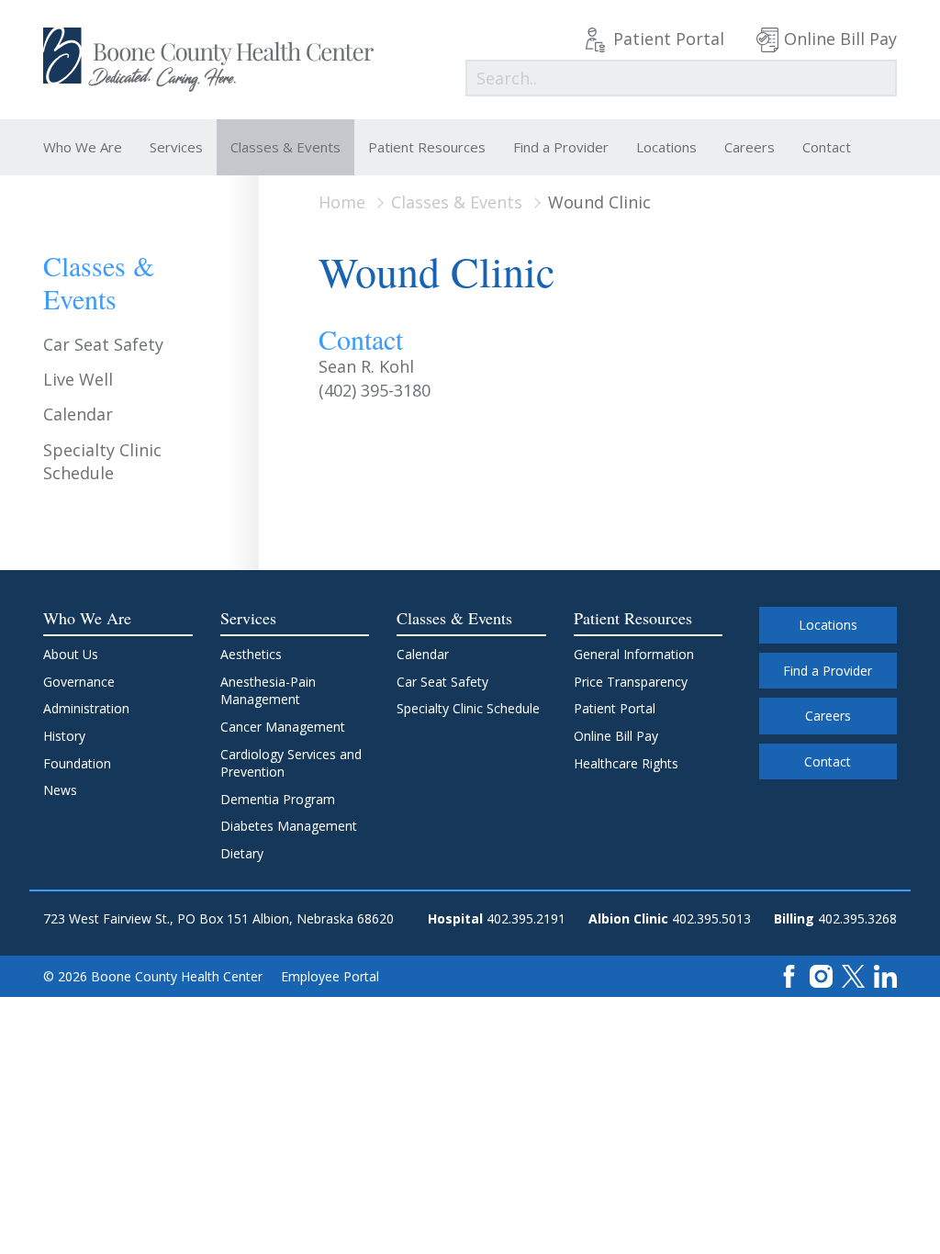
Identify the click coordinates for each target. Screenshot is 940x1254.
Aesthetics (251, 654)
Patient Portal (668, 39)
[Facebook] (789, 974)
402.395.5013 (711, 918)
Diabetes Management (288, 825)
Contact (826, 147)
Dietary (241, 853)
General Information (634, 654)
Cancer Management (282, 726)
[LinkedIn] (885, 974)
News (60, 790)
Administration (86, 708)
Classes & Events (285, 147)
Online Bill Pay (840, 39)
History (64, 736)
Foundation (77, 763)
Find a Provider (561, 147)
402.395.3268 (857, 918)
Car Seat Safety (103, 344)
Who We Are (82, 147)
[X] (853, 974)
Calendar (78, 414)
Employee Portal (330, 976)
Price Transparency (631, 681)
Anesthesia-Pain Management (268, 691)
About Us (70, 654)
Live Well (78, 379)
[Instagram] (821, 974)
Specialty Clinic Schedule (102, 461)
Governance (79, 681)
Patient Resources (427, 147)
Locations (666, 147)
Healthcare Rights (626, 763)
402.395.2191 (526, 918)
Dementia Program (277, 799)
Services (176, 147)
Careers (749, 147)
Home (342, 202)
